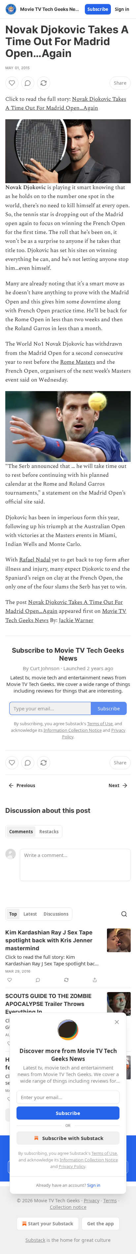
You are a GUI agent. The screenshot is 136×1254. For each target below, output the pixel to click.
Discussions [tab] (56, 914)
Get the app (100, 1223)
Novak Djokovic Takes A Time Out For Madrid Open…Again (65, 103)
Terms (110, 1200)
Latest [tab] (30, 914)
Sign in (122, 9)
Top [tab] (13, 914)
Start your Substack (50, 1223)
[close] (117, 1022)
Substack (35, 1240)
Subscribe (97, 9)
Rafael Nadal (35, 560)
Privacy (91, 1200)
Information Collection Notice (89, 1160)
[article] (68, 956)
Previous (26, 785)
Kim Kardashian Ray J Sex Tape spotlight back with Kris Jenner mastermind (48, 940)
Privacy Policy (72, 1166)
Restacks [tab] (48, 832)
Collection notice (68, 1207)
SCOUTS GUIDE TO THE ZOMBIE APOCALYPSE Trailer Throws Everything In (48, 1004)
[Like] (11, 83)
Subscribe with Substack (72, 1138)
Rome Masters (77, 362)
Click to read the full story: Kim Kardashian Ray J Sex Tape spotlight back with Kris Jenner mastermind (51, 960)
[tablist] (33, 831)
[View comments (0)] (27, 83)
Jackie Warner (76, 620)
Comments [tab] (21, 832)
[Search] (124, 914)
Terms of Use (104, 1153)
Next (114, 785)
